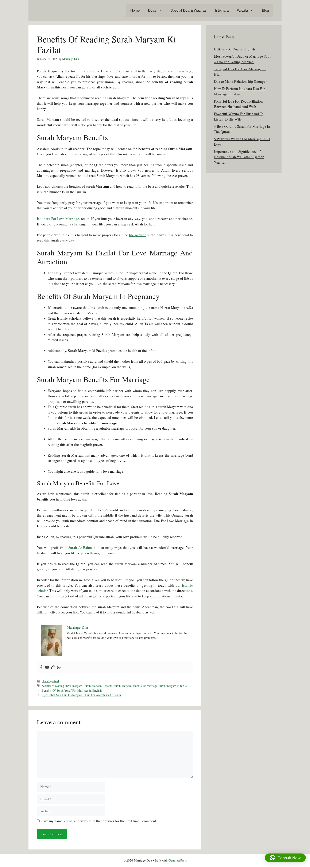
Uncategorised (50, 681)
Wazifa (242, 10)
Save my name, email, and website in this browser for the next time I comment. (99, 820)
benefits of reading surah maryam (62, 686)
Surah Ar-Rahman (81, 547)
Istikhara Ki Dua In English (234, 49)
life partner (137, 234)
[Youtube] (47, 667)
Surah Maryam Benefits (98, 686)
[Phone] (53, 667)
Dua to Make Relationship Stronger (240, 81)
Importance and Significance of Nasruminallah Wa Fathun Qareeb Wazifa (239, 157)
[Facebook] (41, 667)
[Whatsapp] (59, 667)
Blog (265, 10)
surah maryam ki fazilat (173, 686)
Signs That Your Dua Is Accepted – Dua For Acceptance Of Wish (81, 695)
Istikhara (222, 10)
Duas (152, 10)
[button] (285, 857)
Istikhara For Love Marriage (58, 218)
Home (135, 10)
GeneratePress (177, 860)
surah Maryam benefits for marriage (135, 686)
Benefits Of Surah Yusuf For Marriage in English (72, 690)
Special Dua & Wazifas (188, 10)
